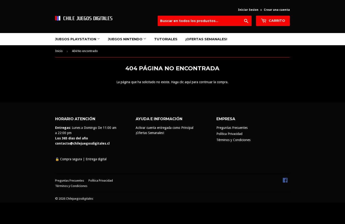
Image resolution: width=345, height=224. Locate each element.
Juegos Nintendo (125, 39)
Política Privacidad (229, 134)
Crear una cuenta (277, 9)
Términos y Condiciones (233, 140)
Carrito (276, 21)
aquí (188, 82)
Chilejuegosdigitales (79, 198)
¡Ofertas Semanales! (206, 39)
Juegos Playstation (76, 39)
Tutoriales (165, 39)
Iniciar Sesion (248, 9)
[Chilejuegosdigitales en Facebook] (285, 181)
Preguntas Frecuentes (232, 128)
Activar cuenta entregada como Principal (164, 128)
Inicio (59, 51)
